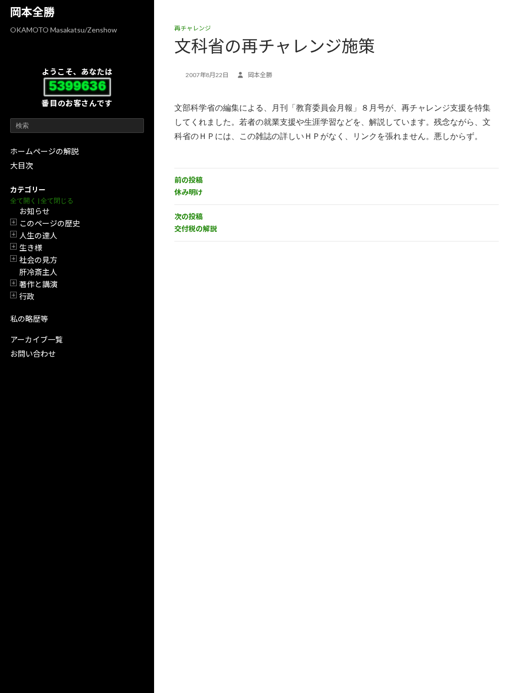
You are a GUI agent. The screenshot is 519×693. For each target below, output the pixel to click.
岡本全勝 (32, 12)
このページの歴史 (49, 223)
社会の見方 (38, 259)
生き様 (30, 247)
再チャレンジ (192, 28)
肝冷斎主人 (38, 271)
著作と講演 (38, 284)
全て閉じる (57, 200)
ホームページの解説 (44, 151)
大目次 (21, 165)
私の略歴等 (29, 318)
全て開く (23, 200)
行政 (26, 296)
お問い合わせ (33, 353)
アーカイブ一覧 (36, 339)
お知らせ (34, 211)
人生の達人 (38, 235)
